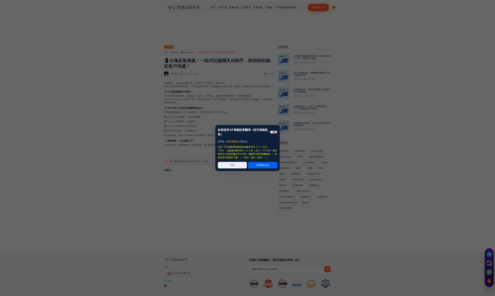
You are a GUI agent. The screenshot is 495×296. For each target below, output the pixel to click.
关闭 (232, 165)
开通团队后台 (262, 165)
